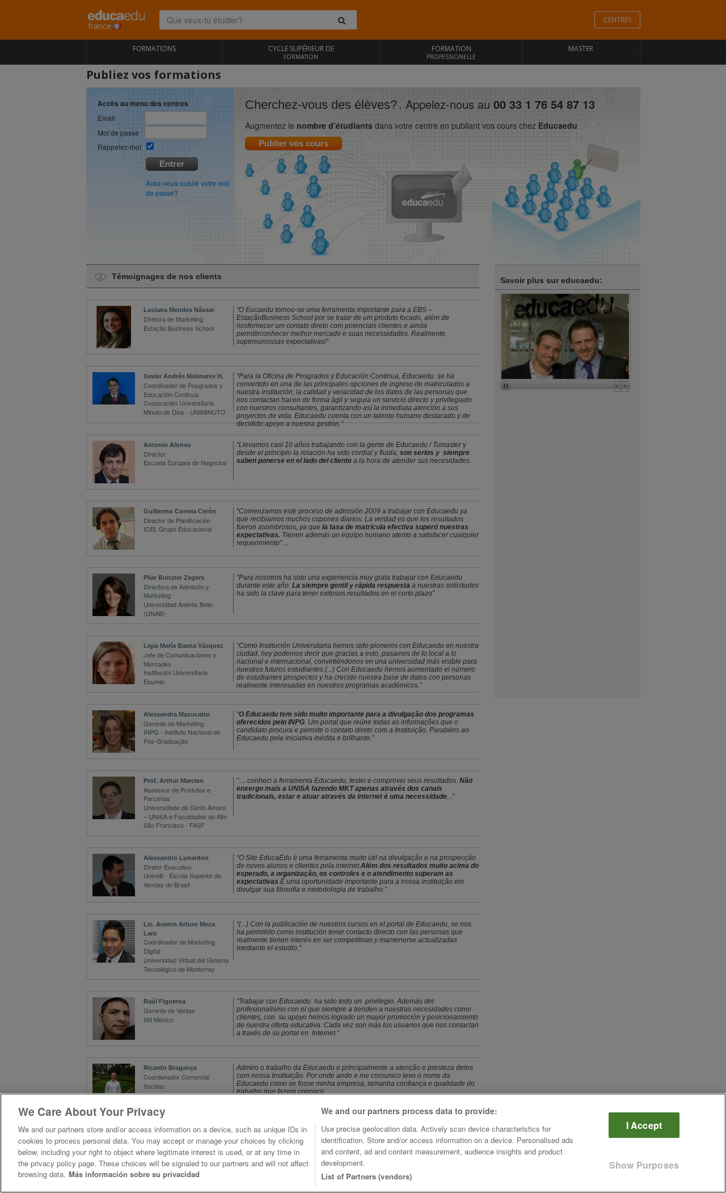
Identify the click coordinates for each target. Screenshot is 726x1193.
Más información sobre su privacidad (134, 1174)
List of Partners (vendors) (366, 1175)
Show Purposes (644, 1164)
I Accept (644, 1125)
